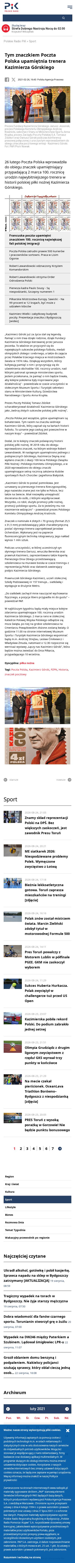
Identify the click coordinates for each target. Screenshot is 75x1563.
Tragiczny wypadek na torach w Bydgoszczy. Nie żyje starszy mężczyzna (36, 1301)
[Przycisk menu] (70, 7)
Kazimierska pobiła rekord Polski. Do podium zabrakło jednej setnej (47, 1024)
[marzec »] (67, 1409)
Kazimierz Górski (39, 669)
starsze (13, 779)
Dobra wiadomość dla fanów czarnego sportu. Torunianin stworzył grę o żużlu (37, 1321)
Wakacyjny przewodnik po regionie (27, 1237)
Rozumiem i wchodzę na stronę (22, 1557)
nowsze (61, 779)
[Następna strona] (60, 1148)
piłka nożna (27, 663)
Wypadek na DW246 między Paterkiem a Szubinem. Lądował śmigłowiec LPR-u (36, 1342)
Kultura (9, 1191)
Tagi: (8, 669)
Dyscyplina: (12, 663)
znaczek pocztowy (15, 674)
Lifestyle (10, 1207)
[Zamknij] (67, 1430)
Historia (63, 669)
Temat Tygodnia (15, 1230)
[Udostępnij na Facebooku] (8, 79)
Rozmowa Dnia (14, 1222)
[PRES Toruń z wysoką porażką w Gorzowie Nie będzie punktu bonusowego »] (13, 1122)
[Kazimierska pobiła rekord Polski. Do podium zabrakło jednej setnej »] (13, 1022)
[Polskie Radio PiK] (11, 7)
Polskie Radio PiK (15, 41)
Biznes (9, 1214)
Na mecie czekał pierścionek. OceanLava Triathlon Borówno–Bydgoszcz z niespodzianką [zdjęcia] (46, 1091)
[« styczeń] (8, 1409)
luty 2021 (37, 1409)
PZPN (54, 669)
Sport (32, 41)
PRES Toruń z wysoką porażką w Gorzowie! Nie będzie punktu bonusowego (47, 1125)
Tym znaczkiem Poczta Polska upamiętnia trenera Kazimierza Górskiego (35, 61)
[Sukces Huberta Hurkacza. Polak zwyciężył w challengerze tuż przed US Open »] (13, 991)
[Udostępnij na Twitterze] (14, 79)
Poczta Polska (19, 669)
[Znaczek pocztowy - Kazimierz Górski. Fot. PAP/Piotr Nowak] (37, 746)
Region (9, 1176)
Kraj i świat (12, 1184)
